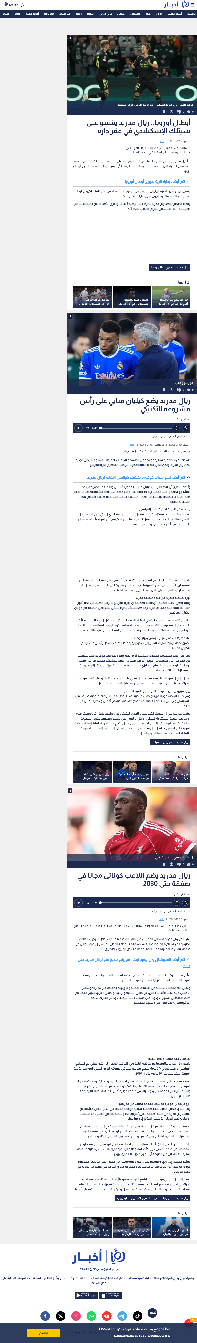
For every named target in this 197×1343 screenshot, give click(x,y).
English (13, 4)
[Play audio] (78, 428)
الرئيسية (191, 13)
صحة (148, 13)
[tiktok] (137, 1316)
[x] (60, 1316)
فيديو (17, 13)
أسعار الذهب (175, 13)
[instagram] (76, 1316)
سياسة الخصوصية (124, 1335)
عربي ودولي (105, 13)
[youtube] (107, 1316)
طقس (121, 13)
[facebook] (45, 1316)
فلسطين (135, 13)
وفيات (5, 13)
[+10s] (185, 428)
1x (87, 428)
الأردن (159, 13)
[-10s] (176, 428)
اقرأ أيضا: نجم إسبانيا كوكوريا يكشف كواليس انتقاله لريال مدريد (136, 477)
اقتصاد (90, 13)
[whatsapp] (91, 1316)
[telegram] (122, 1316)
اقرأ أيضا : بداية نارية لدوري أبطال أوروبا (155, 181)
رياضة (78, 13)
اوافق (43, 1333)
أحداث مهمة (32, 13)
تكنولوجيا (49, 13)
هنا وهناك (64, 13)
